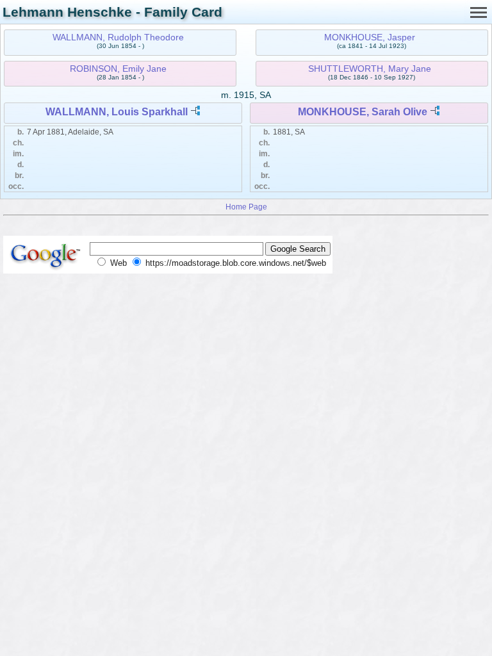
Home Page (246, 206)
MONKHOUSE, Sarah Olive (362, 111)
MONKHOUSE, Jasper (369, 37)
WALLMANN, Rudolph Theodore (118, 37)
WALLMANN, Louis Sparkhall (116, 111)
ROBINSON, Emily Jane (118, 68)
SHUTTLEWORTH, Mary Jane (369, 68)
